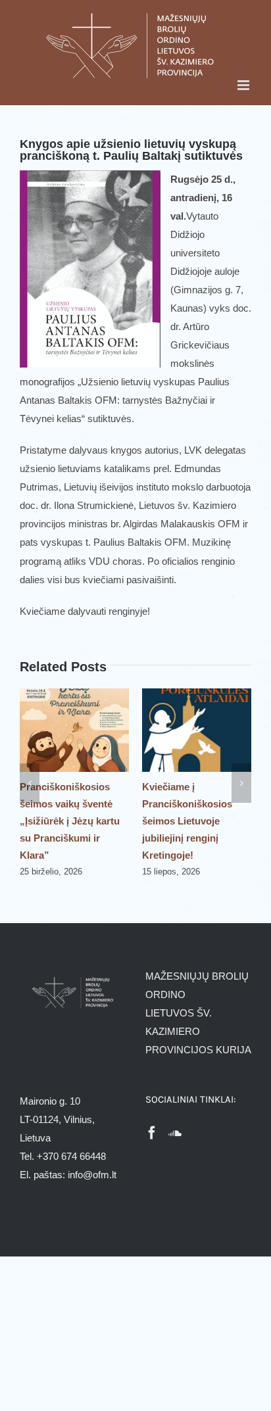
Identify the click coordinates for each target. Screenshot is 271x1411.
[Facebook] (152, 1132)
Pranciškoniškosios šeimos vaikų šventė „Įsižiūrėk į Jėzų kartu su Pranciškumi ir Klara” (70, 821)
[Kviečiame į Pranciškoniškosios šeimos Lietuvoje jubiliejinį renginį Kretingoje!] (196, 694)
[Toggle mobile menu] (244, 85)
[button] (29, 783)
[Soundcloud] (175, 1132)
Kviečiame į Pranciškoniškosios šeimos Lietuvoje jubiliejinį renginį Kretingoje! (187, 821)
